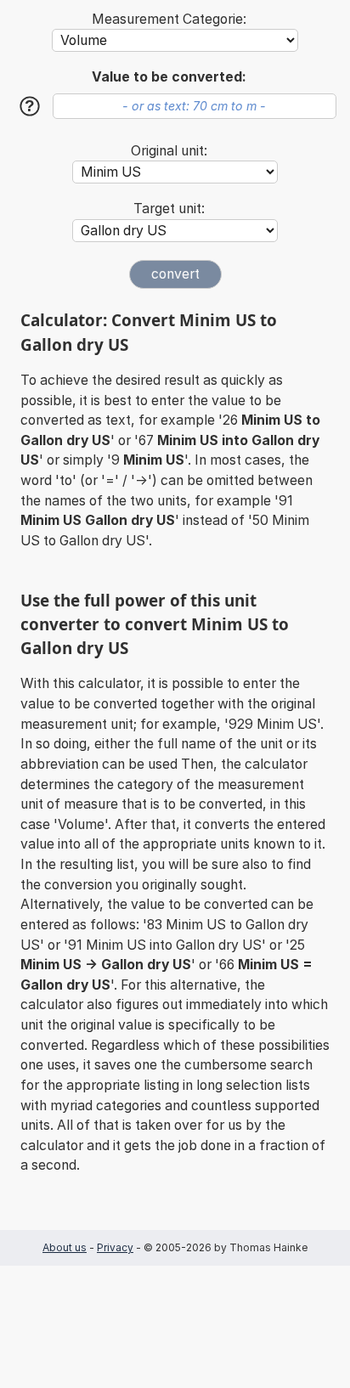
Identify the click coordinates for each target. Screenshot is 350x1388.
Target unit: (169, 208)
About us (64, 1247)
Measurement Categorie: (169, 19)
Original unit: (169, 151)
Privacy (115, 1247)
